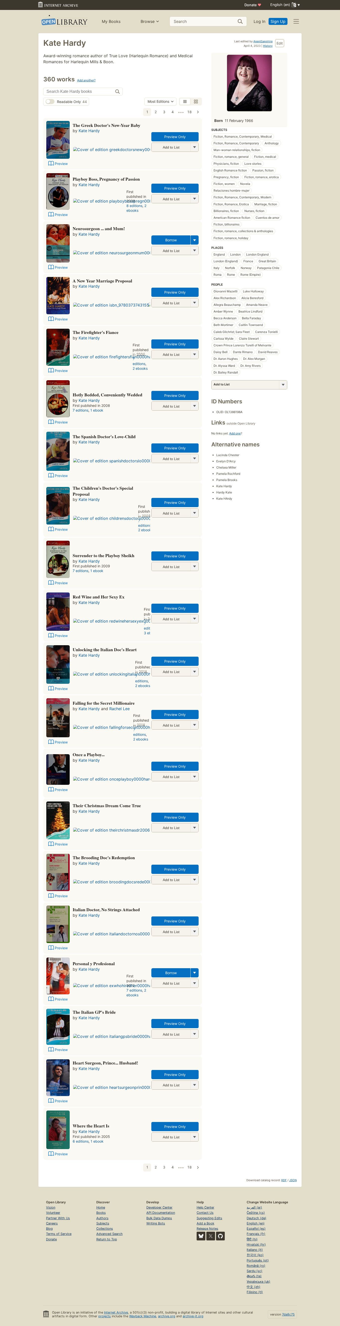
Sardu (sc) (254, 1271)
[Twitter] (210, 1236)
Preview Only (175, 137)
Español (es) (256, 1228)
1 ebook (96, 410)
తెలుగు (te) (254, 1276)
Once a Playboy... (89, 754)
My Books (111, 21)
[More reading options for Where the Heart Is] (194, 1137)
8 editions (134, 206)
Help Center (205, 1207)
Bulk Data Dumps (159, 1218)
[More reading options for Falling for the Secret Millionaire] (194, 725)
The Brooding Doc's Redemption (104, 857)
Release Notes (207, 1228)
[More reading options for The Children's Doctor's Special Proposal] (194, 513)
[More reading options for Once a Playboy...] (194, 776)
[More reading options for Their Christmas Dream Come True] (194, 827)
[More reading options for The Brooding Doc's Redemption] (194, 879)
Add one (235, 433)
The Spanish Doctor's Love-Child (104, 436)
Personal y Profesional (94, 963)
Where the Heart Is (91, 1125)
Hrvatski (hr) (256, 1244)
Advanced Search (109, 1234)
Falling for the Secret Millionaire (104, 703)
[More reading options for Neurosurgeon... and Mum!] (194, 250)
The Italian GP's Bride (94, 1012)
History (268, 46)
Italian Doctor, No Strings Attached (106, 909)
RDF (284, 1180)
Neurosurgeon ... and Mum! (99, 228)
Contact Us (205, 1213)
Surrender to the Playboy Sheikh (103, 555)
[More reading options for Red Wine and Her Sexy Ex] (194, 618)
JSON (293, 1180)
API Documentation (160, 1213)
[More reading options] (195, 240)
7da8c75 (288, 1314)
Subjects (102, 1223)
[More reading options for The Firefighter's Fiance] (194, 354)
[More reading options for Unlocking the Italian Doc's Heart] (194, 671)
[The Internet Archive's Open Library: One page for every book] (64, 21)
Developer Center (159, 1207)
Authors (102, 1218)
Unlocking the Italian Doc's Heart (105, 649)
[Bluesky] (201, 1236)
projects (104, 1316)
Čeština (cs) (256, 1213)
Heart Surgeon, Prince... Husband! (105, 1063)
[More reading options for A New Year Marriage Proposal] (194, 302)
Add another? (86, 80)
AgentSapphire (263, 41)
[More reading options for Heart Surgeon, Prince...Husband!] (194, 1085)
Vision (50, 1207)
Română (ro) (256, 1266)
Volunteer (53, 1213)
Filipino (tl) (255, 1292)
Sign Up (278, 21)
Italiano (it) (255, 1250)
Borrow (171, 240)
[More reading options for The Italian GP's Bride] (194, 1034)
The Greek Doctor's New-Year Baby (106, 125)
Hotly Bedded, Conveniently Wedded (107, 394)
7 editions (139, 361)
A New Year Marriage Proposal (102, 280)
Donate (252, 5)
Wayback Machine (142, 1316)
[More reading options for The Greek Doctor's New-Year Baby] (194, 147)
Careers (52, 1223)
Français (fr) (256, 1234)
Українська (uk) (258, 1281)
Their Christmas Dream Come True (107, 805)
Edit (280, 43)
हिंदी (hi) (252, 1239)
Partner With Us (58, 1218)
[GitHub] (220, 1236)
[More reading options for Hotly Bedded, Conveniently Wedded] (194, 406)
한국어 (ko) (255, 1255)
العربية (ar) (254, 1207)
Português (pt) (258, 1260)
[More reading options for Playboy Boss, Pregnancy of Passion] (194, 198)
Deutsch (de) (256, 1218)
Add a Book (205, 1223)
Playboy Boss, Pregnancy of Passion (106, 179)
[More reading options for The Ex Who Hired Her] (194, 983)
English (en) (256, 1223)
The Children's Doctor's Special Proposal (103, 491)
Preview (61, 163)
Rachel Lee (119, 708)
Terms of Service (58, 1234)
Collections (104, 1228)
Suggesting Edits (209, 1218)
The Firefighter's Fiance (95, 332)
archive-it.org (193, 1316)
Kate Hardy (89, 130)
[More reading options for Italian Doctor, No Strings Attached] (194, 931)
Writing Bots (155, 1223)
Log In (259, 21)
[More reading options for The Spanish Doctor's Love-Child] (194, 458)
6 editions (81, 1141)
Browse (148, 21)
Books (101, 1213)
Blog (49, 1228)
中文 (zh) (253, 1287)
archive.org (166, 1316)
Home (100, 1207)
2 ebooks (136, 208)
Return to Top (106, 1239)
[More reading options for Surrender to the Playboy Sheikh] (194, 566)
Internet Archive (116, 1312)
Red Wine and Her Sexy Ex (98, 596)
